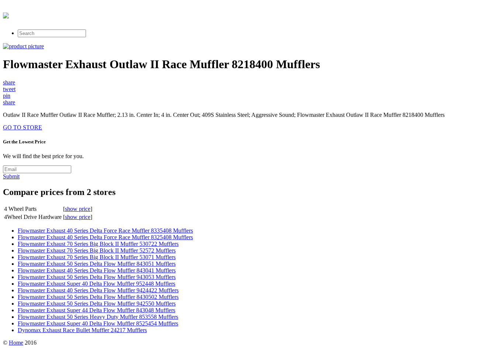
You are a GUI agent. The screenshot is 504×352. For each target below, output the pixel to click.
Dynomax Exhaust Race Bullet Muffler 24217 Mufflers (82, 330)
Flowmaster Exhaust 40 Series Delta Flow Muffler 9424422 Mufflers (98, 290)
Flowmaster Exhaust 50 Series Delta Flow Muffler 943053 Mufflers (97, 277)
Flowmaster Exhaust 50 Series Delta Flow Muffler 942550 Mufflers (97, 303)
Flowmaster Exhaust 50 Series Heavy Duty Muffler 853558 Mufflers (98, 317)
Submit (11, 176)
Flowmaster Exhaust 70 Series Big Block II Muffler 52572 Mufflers (97, 250)
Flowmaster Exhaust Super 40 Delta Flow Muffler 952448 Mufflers (96, 283)
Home (16, 342)
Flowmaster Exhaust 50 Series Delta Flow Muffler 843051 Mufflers (97, 264)
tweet (9, 89)
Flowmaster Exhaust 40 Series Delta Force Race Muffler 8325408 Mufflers (105, 237)
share (9, 82)
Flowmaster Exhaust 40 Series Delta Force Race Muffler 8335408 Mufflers (105, 230)
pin (6, 96)
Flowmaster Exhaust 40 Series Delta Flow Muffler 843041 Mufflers (97, 270)
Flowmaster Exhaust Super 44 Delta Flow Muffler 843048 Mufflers (96, 310)
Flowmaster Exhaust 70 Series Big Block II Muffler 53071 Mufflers (97, 257)
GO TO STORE (22, 127)
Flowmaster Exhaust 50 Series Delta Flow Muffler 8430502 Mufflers (98, 297)
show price (77, 209)
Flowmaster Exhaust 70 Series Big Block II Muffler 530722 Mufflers (98, 244)
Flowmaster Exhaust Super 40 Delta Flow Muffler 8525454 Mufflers (98, 323)
